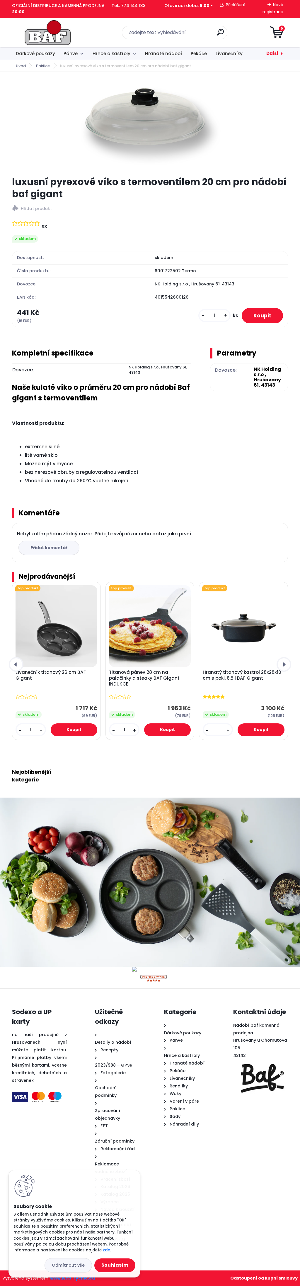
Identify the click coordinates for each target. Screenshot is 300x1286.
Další (272, 53)
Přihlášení (235, 5)
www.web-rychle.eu (72, 1278)
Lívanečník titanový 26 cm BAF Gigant (51, 675)
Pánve (71, 53)
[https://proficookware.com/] (153, 970)
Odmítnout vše (68, 1265)
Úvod (21, 66)
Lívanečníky (229, 53)
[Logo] (48, 32)
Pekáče (199, 53)
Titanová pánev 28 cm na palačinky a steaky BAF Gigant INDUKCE (144, 678)
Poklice (43, 66)
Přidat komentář (48, 548)
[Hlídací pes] (150, 209)
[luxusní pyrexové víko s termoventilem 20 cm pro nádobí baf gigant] (150, 124)
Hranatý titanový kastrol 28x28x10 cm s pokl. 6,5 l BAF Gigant (242, 675)
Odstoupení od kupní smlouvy (264, 1278)
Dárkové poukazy (35, 53)
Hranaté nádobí (163, 53)
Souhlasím (114, 1265)
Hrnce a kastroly (111, 53)
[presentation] (16, 664)
